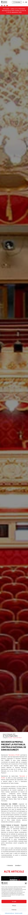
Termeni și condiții (18, 913)
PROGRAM (17, 2)
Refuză (14, 905)
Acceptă (14, 901)
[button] (26, 883)
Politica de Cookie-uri (9, 913)
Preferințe (14, 909)
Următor (17, 865)
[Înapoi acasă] (4, 2)
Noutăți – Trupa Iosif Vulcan (15, 737)
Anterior (10, 865)
